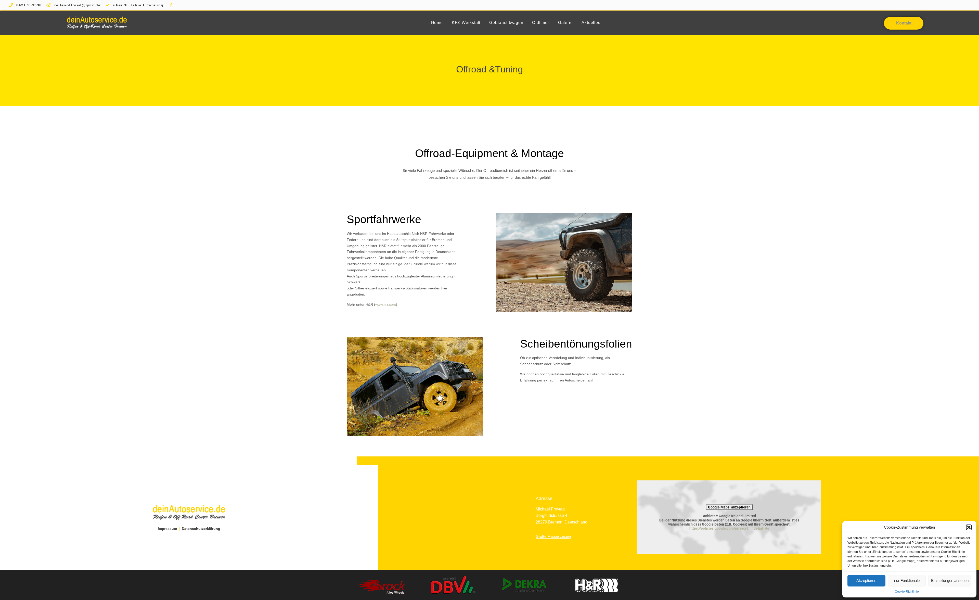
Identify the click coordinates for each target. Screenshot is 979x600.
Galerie (565, 22)
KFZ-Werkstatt (466, 22)
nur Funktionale (907, 580)
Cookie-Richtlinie (907, 591)
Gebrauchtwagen (506, 22)
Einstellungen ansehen (950, 580)
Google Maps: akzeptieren (729, 507)
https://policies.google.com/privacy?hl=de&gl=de (729, 528)
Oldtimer (540, 22)
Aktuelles (591, 22)
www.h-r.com (385, 304)
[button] (968, 527)
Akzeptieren (866, 580)
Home (437, 22)
